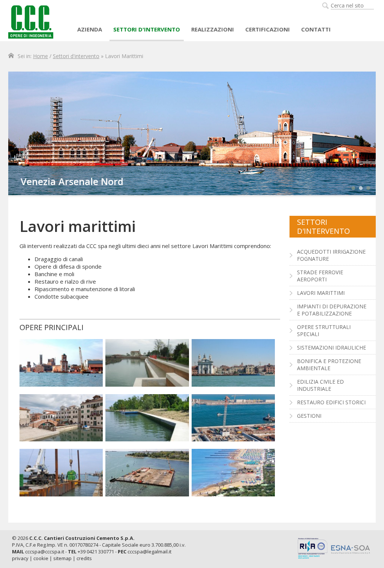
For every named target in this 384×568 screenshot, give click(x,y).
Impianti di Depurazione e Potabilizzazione (331, 310)
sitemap (62, 558)
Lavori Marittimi (321, 292)
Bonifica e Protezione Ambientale (329, 364)
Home (40, 56)
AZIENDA (89, 29)
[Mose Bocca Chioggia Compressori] (233, 418)
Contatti (316, 29)
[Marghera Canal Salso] (147, 418)
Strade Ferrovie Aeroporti (320, 276)
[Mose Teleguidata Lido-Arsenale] (147, 472)
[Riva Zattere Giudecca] (233, 363)
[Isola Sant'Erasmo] (147, 363)
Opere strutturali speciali (324, 330)
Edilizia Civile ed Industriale (320, 385)
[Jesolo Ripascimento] (233, 472)
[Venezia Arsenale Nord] (61, 363)
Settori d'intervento (146, 29)
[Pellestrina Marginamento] (61, 472)
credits (84, 558)
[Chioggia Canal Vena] (61, 418)
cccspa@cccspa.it (44, 551)
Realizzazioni (212, 29)
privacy (20, 558)
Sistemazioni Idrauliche (331, 347)
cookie (40, 558)
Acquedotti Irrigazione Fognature (331, 255)
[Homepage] (30, 21)
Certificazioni (267, 29)
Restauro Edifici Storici (331, 402)
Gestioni (309, 415)
